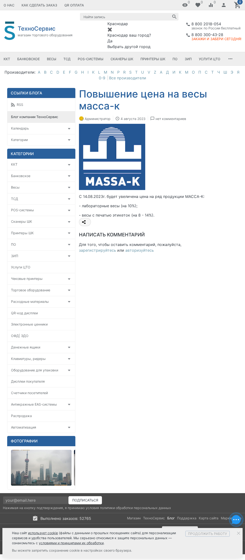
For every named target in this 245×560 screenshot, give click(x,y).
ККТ (7, 59)
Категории (19, 140)
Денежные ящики (25, 347)
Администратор (98, 118)
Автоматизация (23, 427)
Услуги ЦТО (209, 59)
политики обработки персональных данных (135, 508)
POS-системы (90, 59)
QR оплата (74, 5)
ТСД (67, 59)
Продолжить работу (207, 534)
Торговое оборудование (30, 290)
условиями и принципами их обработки (71, 543)
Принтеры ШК (152, 59)
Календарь (20, 128)
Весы (51, 59)
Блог (171, 518)
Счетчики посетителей (29, 393)
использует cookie (43, 533)
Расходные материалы (30, 301)
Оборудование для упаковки (34, 370)
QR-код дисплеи (24, 313)
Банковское (28, 59)
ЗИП (188, 59)
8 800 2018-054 (206, 24)
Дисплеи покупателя (28, 381)
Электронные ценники (29, 324)
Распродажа (21, 416)
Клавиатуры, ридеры (28, 359)
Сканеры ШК (122, 59)
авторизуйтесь (139, 250)
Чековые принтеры (27, 279)
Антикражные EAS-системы (34, 404)
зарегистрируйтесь (97, 250)
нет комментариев (171, 118)
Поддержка (186, 518)
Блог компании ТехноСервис (34, 117)
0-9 (102, 78)
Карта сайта (208, 518)
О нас (9, 5)
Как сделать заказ (39, 5)
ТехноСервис (154, 518)
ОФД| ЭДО (19, 336)
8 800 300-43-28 (207, 34)
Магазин (134, 518)
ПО (175, 59)
